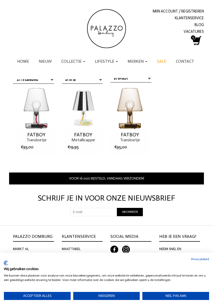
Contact (185, 61)
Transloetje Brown (130, 138)
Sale (161, 61)
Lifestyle (105, 61)
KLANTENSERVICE (189, 18)
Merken (136, 61)
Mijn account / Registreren (178, 11)
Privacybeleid (200, 259)
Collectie (72, 61)
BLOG (199, 25)
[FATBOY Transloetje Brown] (129, 108)
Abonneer (130, 212)
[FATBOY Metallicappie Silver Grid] (83, 108)
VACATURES (194, 31)
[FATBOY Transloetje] (36, 108)
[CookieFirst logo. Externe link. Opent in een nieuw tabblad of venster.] (6, 263)
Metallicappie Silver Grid (83, 138)
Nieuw (45, 61)
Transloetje (36, 137)
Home (23, 61)
